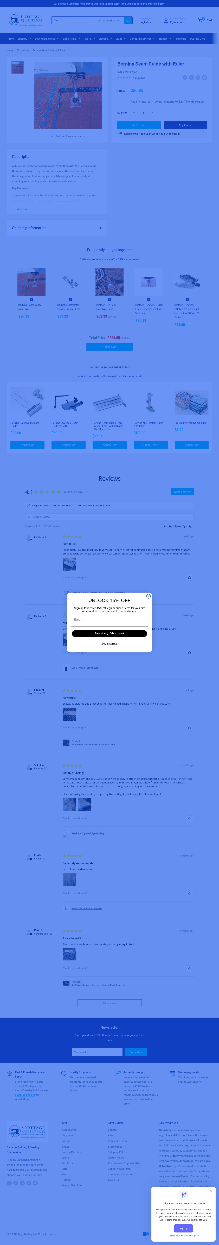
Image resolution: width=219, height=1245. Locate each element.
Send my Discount (109, 633)
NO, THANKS (109, 644)
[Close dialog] (148, 596)
